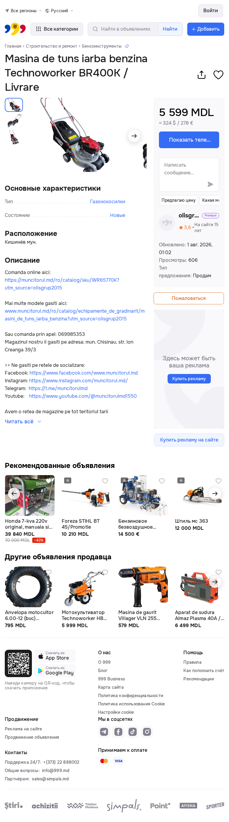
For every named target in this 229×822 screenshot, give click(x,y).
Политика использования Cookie (131, 704)
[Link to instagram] (147, 732)
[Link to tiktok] (133, 732)
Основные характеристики (53, 188)
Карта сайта (111, 687)
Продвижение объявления (32, 737)
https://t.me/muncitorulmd (58, 388)
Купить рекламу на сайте (189, 440)
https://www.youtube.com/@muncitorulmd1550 (83, 396)
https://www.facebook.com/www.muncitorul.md (84, 373)
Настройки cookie (116, 712)
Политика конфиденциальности (130, 695)
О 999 (104, 662)
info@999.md (55, 770)
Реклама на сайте (23, 729)
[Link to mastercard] (104, 761)
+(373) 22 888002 (61, 762)
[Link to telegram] (104, 732)
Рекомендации (198, 679)
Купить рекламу (189, 378)
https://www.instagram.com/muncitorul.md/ (78, 381)
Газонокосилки (107, 201)
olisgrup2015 (189, 215)
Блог (103, 670)
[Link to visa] (118, 761)
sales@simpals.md (50, 778)
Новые (117, 215)
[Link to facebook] (118, 732)
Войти (210, 10)
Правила (192, 662)
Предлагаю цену (179, 200)
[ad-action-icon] (48, 481)
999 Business (111, 679)
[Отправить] (210, 184)
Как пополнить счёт (203, 670)
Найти (170, 29)
